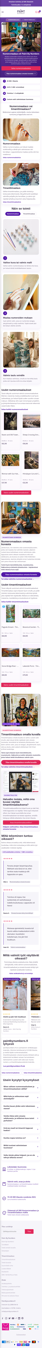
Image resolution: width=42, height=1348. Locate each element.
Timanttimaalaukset (8, 1259)
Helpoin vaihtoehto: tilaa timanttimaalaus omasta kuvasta (20, 828)
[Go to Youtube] (13, 1319)
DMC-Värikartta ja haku (9, 1275)
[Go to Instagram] (6, 1319)
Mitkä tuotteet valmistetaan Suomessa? (15, 1146)
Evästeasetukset (21, 1334)
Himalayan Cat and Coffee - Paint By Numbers (31, 474)
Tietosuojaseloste (7, 1290)
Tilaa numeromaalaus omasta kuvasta (19, 74)
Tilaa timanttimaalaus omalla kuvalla (21, 762)
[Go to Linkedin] (19, 1319)
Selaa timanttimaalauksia (12, 202)
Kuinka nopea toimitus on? (15, 1138)
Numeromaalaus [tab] (13, 19)
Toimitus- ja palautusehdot (11, 1287)
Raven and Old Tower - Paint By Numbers (10, 435)
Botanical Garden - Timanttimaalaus (31, 627)
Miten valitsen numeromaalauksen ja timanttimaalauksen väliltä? (19, 1087)
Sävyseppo (5, 1251)
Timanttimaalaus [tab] (29, 19)
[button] (4, 12)
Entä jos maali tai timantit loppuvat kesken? (18, 1129)
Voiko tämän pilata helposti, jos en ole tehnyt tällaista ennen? (19, 1156)
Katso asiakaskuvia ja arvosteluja (21, 973)
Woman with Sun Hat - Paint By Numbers (10, 474)
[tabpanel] (21, 49)
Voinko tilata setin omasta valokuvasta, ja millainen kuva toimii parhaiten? (19, 1118)
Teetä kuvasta (6, 1262)
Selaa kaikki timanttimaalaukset (14, 602)
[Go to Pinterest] (22, 1319)
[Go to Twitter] (9, 1319)
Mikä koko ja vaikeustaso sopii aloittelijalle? (16, 1097)
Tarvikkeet (5, 1245)
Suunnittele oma (7, 1266)
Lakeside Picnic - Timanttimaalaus (31, 666)
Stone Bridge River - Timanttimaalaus (10, 666)
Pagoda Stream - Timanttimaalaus (10, 627)
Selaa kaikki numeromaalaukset (14, 409)
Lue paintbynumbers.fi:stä (14, 1066)
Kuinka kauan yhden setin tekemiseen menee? (19, 1107)
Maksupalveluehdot (8, 1293)
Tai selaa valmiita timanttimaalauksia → (18, 767)
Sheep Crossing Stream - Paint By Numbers (31, 435)
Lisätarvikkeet (6, 1269)
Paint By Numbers (8, 1242)
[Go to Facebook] (3, 1319)
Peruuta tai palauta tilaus (10, 1296)
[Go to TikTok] (16, 1319)
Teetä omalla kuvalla (9, 1248)
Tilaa (29, 1231)
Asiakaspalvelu (7, 1283)
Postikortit (5, 1272)
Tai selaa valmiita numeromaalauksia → (17, 579)
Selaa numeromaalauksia (12, 157)
